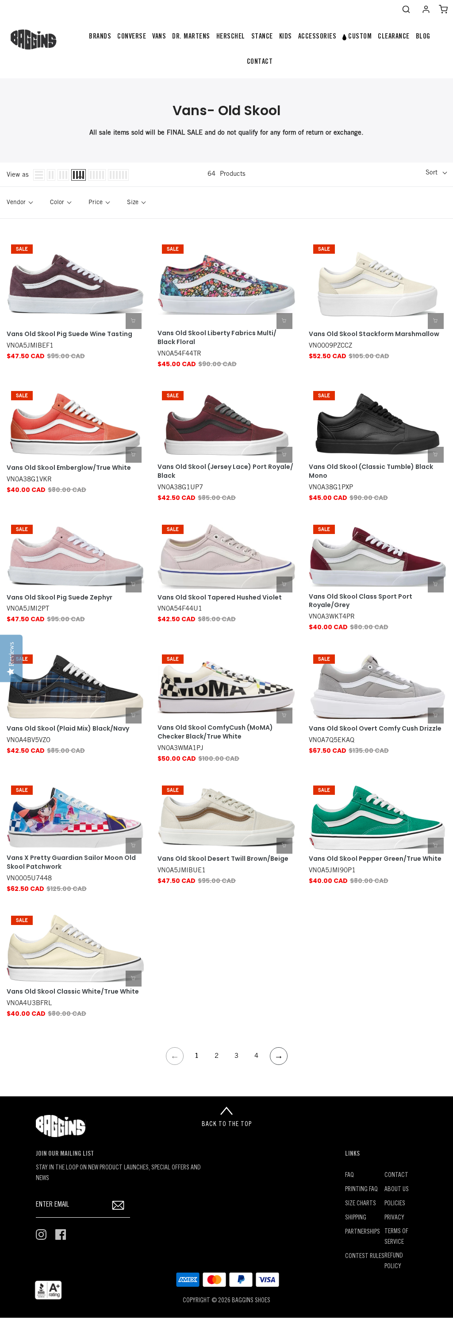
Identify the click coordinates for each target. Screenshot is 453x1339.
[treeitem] (100, 37)
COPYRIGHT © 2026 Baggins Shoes (226, 1300)
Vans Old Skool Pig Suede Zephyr (59, 597)
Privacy (394, 1218)
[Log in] (426, 9)
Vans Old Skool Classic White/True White (73, 991)
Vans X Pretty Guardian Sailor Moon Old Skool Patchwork (71, 862)
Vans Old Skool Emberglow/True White (69, 468)
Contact (396, 1175)
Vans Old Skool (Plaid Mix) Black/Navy (68, 728)
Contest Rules (364, 1256)
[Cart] (443, 9)
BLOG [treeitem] (423, 36)
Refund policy (393, 1261)
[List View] (39, 175)
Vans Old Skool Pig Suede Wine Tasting (69, 334)
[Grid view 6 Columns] (118, 175)
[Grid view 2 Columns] (51, 175)
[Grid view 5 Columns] (97, 175)
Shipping (355, 1218)
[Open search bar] (406, 9)
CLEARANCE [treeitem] (394, 36)
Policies (394, 1203)
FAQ (349, 1175)
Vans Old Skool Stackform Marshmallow (374, 334)
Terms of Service (396, 1237)
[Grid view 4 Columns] (78, 175)
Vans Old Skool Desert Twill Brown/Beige (222, 859)
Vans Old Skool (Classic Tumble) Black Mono (371, 471)
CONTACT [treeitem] (260, 62)
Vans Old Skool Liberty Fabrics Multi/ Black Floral (216, 337)
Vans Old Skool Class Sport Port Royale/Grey (360, 601)
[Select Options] (134, 321)
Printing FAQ (361, 1189)
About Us (396, 1189)
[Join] (118, 1205)
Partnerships (362, 1232)
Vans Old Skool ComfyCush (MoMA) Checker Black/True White (215, 732)
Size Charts (360, 1203)
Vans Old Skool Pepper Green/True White (375, 859)
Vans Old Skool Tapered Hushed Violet (219, 597)
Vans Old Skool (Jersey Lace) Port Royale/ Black (225, 471)
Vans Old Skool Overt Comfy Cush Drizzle (375, 728)
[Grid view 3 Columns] (63, 175)
